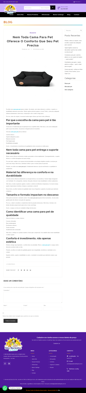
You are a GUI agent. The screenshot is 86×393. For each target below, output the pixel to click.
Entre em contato (64, 6)
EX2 (59, 390)
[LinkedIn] (30, 270)
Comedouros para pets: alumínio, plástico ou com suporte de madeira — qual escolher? (73, 57)
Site (45, 305)
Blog (68, 14)
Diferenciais (45, 14)
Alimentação (53, 356)
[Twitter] (21, 270)
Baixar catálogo (58, 14)
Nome (5, 305)
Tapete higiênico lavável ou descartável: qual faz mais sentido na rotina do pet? (73, 50)
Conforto (52, 361)
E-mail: (71, 361)
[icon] (5, 363)
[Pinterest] (24, 270)
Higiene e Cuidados (54, 364)
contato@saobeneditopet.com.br (74, 363)
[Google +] (27, 270)
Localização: (72, 356)
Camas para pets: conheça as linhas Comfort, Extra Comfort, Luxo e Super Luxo (73, 71)
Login (16, 1)
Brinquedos (53, 359)
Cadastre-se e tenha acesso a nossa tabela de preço (56, 337)
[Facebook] (18, 270)
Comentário (7, 290)
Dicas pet (67, 83)
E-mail (25, 305)
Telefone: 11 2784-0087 (73, 370)
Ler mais (12, 358)
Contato (76, 14)
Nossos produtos (32, 14)
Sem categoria (69, 89)
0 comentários (10, 264)
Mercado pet (33, 32)
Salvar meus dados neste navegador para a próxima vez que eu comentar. (21, 316)
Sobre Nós (20, 14)
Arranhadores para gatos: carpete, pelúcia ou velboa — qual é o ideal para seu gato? (73, 64)
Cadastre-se (56, 343)
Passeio (52, 367)
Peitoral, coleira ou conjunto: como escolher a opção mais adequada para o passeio (73, 42)
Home (11, 14)
